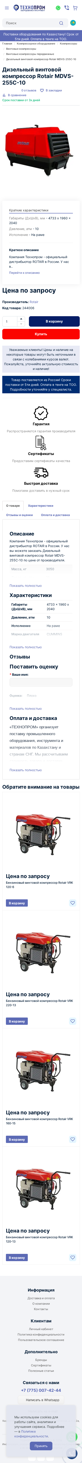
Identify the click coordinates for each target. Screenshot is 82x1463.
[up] (21, 319)
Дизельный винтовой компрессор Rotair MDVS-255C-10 (41, 59)
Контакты (41, 1309)
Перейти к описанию (24, 272)
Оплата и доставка (55, 515)
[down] (21, 324)
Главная (7, 43)
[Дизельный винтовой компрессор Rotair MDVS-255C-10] (41, 150)
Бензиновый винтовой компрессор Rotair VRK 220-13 (39, 1003)
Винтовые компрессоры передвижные (30, 54)
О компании (41, 1303)
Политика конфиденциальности (41, 1334)
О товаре (13, 505)
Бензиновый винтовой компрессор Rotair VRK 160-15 (39, 1121)
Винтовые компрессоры (21, 48)
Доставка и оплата (41, 1298)
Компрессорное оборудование (36, 43)
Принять (41, 1446)
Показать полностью (26, 585)
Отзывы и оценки (19, 515)
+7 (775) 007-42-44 (41, 1390)
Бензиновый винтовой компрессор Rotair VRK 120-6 (39, 885)
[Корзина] (75, 8)
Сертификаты (41, 1365)
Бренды (41, 1360)
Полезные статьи (41, 1370)
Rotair (34, 302)
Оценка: (16, 695)
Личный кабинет (41, 1329)
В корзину (54, 321)
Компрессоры (68, 43)
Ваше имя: (20, 674)
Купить (41, 334)
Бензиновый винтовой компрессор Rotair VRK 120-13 (39, 1239)
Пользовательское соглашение (41, 1340)
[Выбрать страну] (72, 22)
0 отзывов (28, 90)
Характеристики (40, 505)
